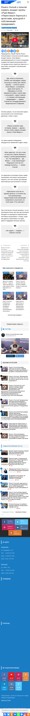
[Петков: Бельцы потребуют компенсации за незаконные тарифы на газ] (4, 505)
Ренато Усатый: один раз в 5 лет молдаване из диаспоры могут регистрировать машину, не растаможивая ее (18, 485)
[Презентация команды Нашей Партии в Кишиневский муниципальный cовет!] (4, 452)
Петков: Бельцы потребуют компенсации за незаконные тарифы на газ (18, 505)
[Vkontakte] (11, 51)
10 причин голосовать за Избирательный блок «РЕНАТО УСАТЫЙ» (17, 477)
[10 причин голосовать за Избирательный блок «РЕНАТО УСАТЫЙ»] (4, 477)
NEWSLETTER (6, 700)
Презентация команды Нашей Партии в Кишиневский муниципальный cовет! (18, 452)
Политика (14, 27)
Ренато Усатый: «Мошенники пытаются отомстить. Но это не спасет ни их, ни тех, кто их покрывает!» (18, 378)
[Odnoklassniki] (8, 51)
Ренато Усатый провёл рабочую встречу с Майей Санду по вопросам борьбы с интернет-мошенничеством (18, 369)
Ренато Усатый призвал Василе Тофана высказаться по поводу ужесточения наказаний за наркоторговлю (18, 436)
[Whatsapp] (18, 714)
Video (4, 27)
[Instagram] (25, 714)
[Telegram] (5, 51)
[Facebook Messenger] (14, 51)
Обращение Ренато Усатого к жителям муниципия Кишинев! (19, 469)
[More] (17, 51)
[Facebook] (2, 51)
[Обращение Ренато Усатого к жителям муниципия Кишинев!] (4, 470)
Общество (9, 27)
